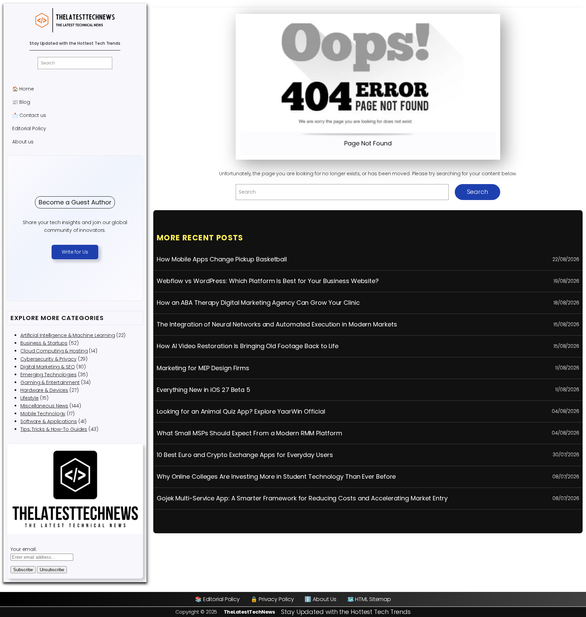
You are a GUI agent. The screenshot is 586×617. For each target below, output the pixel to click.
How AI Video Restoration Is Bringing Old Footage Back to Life (247, 346)
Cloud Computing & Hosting (54, 350)
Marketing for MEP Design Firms (203, 368)
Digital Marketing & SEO (47, 366)
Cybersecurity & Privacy (48, 359)
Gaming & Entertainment (50, 382)
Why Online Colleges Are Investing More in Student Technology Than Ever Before (276, 476)
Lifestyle (29, 398)
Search (477, 191)
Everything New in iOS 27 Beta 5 (203, 389)
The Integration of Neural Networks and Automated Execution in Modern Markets (277, 324)
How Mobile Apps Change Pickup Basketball (222, 259)
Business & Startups (43, 343)
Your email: (24, 549)
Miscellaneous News (44, 405)
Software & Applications (48, 421)
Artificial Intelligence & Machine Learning (67, 335)
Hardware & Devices (44, 390)
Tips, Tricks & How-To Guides (53, 429)
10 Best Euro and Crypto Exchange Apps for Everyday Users (245, 455)
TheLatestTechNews (249, 612)
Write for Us (75, 251)
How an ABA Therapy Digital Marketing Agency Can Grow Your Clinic (258, 302)
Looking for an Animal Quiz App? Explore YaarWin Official (241, 411)
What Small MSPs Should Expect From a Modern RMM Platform (249, 433)
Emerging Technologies (48, 374)
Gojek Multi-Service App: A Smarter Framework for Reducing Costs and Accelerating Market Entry (302, 498)
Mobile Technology (42, 413)
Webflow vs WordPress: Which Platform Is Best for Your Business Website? (268, 281)
